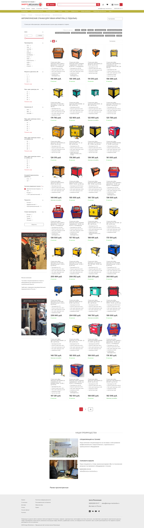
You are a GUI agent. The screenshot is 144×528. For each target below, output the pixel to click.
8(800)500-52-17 (118, 8)
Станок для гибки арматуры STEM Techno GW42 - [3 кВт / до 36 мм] (76, 182)
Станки (60, 11)
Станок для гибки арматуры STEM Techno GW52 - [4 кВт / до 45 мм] (113, 301)
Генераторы (24, 11)
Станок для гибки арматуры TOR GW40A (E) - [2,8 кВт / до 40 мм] (113, 104)
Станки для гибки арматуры (42, 15)
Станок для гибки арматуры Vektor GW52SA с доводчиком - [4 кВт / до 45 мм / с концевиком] (76, 381)
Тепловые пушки (50, 11)
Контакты (46, 8)
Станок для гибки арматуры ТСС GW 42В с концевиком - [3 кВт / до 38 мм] (57, 104)
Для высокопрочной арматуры (112, 33)
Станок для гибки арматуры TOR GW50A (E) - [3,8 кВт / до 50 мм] (113, 380)
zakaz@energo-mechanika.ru (105, 8)
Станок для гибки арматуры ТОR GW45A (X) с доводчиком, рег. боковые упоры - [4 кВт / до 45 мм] (58, 381)
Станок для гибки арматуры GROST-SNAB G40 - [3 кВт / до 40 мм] (94, 182)
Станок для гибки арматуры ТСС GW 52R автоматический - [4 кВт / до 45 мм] (58, 302)
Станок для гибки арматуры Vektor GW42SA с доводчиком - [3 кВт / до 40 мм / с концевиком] (76, 223)
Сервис (33, 8)
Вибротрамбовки (85, 11)
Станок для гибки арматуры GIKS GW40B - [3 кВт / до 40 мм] (76, 104)
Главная (23, 8)
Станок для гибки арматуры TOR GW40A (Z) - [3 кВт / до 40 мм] (58, 143)
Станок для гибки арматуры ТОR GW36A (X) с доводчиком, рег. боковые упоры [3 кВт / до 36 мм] (113, 64)
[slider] (25, 38)
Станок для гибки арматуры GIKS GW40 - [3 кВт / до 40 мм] (95, 104)
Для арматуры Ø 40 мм (62, 33)
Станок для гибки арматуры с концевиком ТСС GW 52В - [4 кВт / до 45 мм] (95, 263)
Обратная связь (39, 505)
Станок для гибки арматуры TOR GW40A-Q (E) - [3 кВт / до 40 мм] (94, 143)
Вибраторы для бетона (100, 11)
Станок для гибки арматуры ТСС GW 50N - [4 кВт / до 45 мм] (76, 340)
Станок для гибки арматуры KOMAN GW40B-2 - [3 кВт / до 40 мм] (113, 143)
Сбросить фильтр (68, 30)
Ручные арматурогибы (96, 35)
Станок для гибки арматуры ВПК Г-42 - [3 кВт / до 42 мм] (94, 223)
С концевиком (110, 35)
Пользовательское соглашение (43, 502)
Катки (66, 11)
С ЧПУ (119, 35)
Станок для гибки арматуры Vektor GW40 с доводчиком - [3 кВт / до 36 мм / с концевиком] (58, 223)
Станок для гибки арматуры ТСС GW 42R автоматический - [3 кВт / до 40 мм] (76, 263)
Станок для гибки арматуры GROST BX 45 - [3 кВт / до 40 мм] (57, 182)
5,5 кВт (90, 30)
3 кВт (77, 30)
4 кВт (83, 30)
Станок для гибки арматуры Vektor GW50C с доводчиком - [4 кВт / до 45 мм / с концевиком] (113, 341)
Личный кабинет (25, 510)
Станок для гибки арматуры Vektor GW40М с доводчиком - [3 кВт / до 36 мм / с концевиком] (113, 183)
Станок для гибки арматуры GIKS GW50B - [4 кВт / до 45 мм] (58, 340)
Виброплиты (74, 11)
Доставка (23, 505)
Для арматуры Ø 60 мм (94, 33)
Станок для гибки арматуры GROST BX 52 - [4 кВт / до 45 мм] (76, 301)
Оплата (23, 507)
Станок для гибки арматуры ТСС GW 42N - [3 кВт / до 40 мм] (113, 223)
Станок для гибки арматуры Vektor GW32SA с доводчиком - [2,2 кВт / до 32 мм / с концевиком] (76, 64)
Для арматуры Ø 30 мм (114, 30)
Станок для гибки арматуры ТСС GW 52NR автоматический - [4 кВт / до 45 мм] (113, 263)
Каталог (52, 4)
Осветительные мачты (37, 11)
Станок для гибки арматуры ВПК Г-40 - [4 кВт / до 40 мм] (75, 143)
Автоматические (100, 30)
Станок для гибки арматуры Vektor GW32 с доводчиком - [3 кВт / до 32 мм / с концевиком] (57, 64)
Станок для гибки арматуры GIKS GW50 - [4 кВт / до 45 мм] (95, 301)
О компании (39, 8)
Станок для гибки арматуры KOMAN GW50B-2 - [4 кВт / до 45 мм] (95, 340)
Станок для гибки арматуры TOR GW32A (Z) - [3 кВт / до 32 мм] (95, 63)
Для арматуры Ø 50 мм (78, 33)
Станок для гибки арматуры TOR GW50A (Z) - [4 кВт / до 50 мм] (95, 380)
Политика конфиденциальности (43, 500)
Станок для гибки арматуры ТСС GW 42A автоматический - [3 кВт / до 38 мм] (58, 263)
